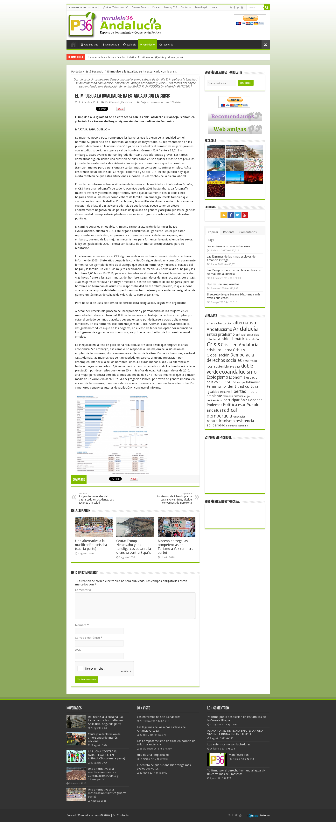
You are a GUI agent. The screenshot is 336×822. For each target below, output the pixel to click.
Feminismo (149, 44)
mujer (247, 396)
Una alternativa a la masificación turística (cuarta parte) (120, 57)
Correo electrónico (88, 637)
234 (233, 748)
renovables (239, 416)
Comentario (83, 590)
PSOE (242, 405)
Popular (213, 232)
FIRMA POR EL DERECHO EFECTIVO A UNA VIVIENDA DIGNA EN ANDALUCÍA (235, 732)
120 (229, 778)
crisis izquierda (219, 350)
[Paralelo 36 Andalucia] (115, 24)
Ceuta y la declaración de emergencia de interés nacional (104, 737)
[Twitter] (238, 7)
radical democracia (222, 413)
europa (241, 382)
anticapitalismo (221, 334)
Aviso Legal (201, 7)
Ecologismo (217, 377)
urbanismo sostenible (237, 426)
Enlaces (156, 7)
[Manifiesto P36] (217, 759)
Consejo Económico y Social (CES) (135, 172)
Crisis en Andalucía (239, 345)
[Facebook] (234, 7)
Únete (214, 7)
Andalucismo (91, 44)
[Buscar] (267, 7)
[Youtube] (241, 7)
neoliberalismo (214, 400)
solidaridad (216, 425)
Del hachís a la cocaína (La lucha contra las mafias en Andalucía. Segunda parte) (105, 720)
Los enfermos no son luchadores (228, 246)
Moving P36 (170, 7)
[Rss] (230, 7)
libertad (239, 391)
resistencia (244, 421)
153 (252, 759)
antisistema (244, 334)
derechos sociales (224, 360)
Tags (211, 240)
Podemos (214, 405)
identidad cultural (243, 386)
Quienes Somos (140, 7)
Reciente (228, 232)
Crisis (213, 344)
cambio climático (231, 339)
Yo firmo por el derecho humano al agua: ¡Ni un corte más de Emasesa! (236, 772)
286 (231, 738)
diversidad (235, 366)
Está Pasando (94, 71)
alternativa (244, 323)
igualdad (213, 392)
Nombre (82, 625)
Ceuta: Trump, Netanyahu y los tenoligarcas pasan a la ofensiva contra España (133, 547)
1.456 (234, 724)
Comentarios (248, 232)
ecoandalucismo (238, 372)
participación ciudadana (242, 400)
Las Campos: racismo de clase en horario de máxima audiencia (234, 272)
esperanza (227, 382)
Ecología (131, 44)
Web (78, 650)
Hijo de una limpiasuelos (223, 284)
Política (230, 404)
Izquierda (168, 44)
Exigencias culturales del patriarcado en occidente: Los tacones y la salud (96, 498)
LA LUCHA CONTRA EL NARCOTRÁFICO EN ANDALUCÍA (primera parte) (106, 755)
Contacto (186, 7)
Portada (73, 44)
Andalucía (245, 329)
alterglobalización (220, 323)
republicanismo (221, 421)
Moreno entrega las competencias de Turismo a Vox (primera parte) (175, 547)
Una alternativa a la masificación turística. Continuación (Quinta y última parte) (103, 774)
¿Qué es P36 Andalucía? (115, 7)
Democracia (112, 44)
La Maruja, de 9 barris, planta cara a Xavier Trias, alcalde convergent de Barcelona (174, 498)
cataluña (253, 339)
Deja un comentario (152, 102)
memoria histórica (233, 396)
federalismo (253, 382)
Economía (237, 377)
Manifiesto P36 (239, 754)
